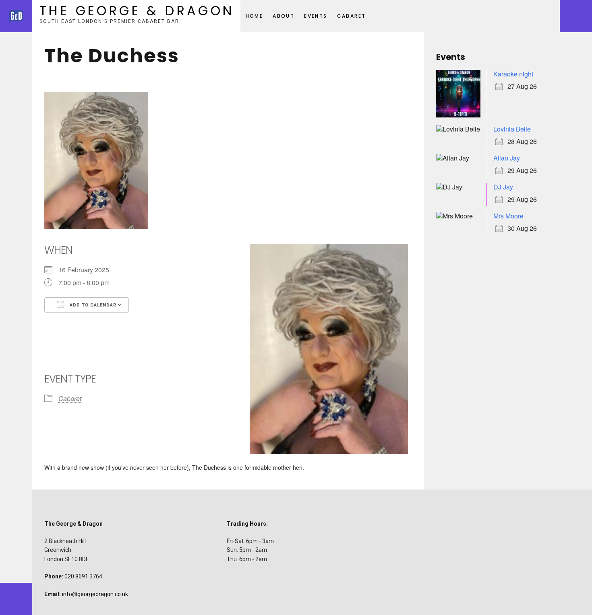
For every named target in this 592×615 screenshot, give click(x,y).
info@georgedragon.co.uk (95, 594)
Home (254, 15)
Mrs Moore (508, 215)
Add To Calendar (92, 305)
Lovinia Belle (512, 129)
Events (315, 15)
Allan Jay (506, 157)
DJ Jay (503, 186)
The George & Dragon (136, 11)
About (283, 15)
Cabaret (351, 15)
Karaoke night (513, 73)
